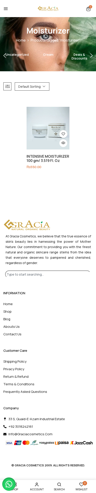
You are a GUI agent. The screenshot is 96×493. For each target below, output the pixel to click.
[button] (88, 9)
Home (21, 40)
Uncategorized (17, 55)
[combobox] (48, 274)
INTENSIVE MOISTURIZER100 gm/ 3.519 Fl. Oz (48, 158)
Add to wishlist (63, 134)
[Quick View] (63, 143)
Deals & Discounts (79, 56)
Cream (48, 55)
